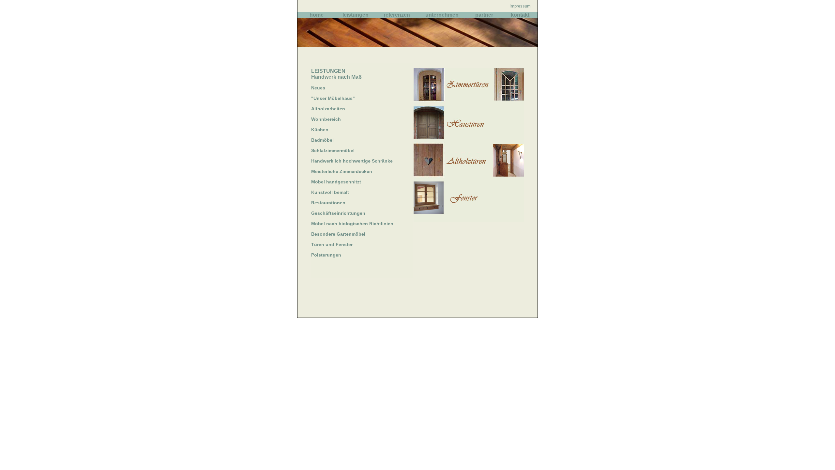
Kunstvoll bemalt (330, 192)
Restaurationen (328, 202)
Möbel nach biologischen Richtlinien (352, 223)
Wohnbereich (326, 119)
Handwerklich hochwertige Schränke (352, 161)
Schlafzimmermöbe (332, 150)
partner (484, 15)
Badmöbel (322, 140)
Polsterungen (326, 255)
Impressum (520, 6)
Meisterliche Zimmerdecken (341, 171)
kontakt (520, 15)
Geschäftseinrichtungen (338, 213)
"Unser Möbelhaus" (333, 98)
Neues (318, 87)
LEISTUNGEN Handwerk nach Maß (336, 74)
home (317, 15)
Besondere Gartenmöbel (338, 234)
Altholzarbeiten (328, 108)
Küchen (319, 129)
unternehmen (442, 15)
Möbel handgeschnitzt (336, 181)
